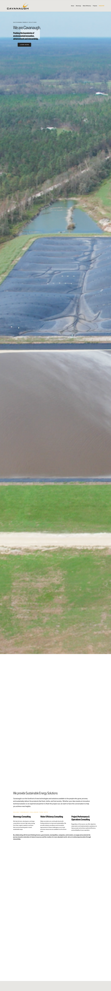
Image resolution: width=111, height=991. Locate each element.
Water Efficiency (87, 5)
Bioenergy (78, 5)
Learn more (24, 44)
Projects (95, 5)
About (72, 5)
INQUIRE (101, 5)
